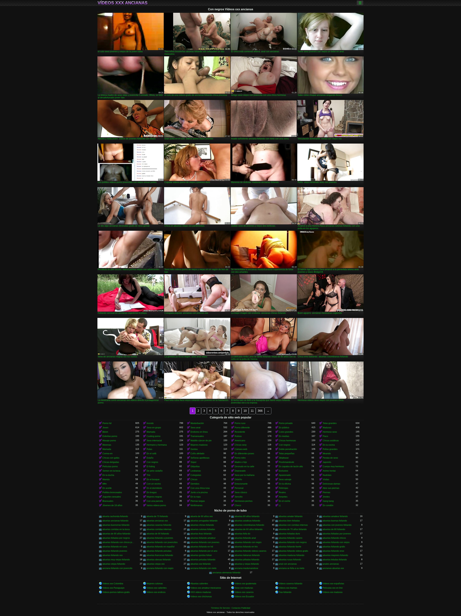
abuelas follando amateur (203, 538)
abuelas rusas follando (290, 559)
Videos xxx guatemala (245, 583)
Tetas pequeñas (286, 453)
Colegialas (196, 475)
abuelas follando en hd (202, 546)
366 (260, 410)
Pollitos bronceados (112, 492)
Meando (327, 453)
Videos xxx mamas (288, 588)
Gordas (194, 449)
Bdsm (105, 432)
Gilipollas (195, 466)
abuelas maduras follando (291, 555)
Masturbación (197, 423)
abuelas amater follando (291, 516)
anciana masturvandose (246, 568)
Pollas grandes (330, 449)
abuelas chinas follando (202, 525)
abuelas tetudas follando (335, 559)
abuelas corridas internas (159, 529)
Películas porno (110, 466)
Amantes (283, 497)
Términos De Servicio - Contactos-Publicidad (230, 608)
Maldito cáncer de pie (201, 440)
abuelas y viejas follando (247, 564)
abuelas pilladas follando (247, 559)
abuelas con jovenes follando (337, 525)
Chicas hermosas (287, 440)
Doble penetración (288, 449)
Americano (240, 440)
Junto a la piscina (199, 492)
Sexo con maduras (244, 588)
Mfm (104, 484)
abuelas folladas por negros (116, 538)
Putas (149, 449)
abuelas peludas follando (203, 559)
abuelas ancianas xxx (157, 520)
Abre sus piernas (331, 488)
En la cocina (329, 445)
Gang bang (328, 501)
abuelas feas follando (201, 533)
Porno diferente (242, 427)
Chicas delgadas (110, 462)
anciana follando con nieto (203, 568)
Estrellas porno (109, 436)
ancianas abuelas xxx (333, 568)
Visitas (326, 479)
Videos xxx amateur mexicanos (206, 588)
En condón (328, 505)
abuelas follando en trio (246, 546)
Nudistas (327, 475)
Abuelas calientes (199, 583)
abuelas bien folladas (289, 520)
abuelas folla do (242, 533)
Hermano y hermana (157, 445)
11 (252, 410)
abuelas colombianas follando (249, 525)
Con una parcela (155, 501)
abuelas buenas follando (335, 520)
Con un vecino (154, 484)
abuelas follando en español (160, 546)
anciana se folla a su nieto (291, 568)
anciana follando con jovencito (117, 568)
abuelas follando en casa (114, 546)
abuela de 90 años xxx (202, 516)
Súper (193, 462)
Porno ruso (240, 423)
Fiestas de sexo (330, 458)
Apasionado (285, 475)
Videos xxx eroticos (156, 592)
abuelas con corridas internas (293, 525)
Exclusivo (283, 471)
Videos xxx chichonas (201, 596)
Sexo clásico (241, 492)
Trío (148, 475)
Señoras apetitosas (200, 458)
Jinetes (326, 497)
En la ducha (108, 475)
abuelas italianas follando (247, 555)
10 (245, 410)
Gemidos (195, 484)
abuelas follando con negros (293, 542)
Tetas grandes (330, 423)
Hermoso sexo (330, 432)
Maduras (327, 427)
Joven (105, 427)
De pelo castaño (155, 471)
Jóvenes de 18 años (112, 505)
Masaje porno (109, 440)
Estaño (150, 458)
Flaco (325, 436)
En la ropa (196, 497)
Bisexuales (107, 501)
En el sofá (151, 453)
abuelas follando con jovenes (205, 542)
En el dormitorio (154, 488)
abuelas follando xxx (112, 555)
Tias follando (285, 592)
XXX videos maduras (201, 592)
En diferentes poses (244, 453)
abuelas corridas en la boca (116, 529)
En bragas (152, 492)
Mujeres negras (154, 497)
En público (284, 427)
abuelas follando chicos (334, 538)
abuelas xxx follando (201, 564)
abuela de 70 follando (157, 516)
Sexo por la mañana (244, 475)
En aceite (107, 488)
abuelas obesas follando (159, 559)
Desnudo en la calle (244, 466)
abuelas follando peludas (159, 551)
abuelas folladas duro (289, 533)
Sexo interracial (154, 440)
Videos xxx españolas (333, 583)
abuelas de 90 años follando (116, 533)
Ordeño (238, 479)
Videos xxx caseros (244, 592)
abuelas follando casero (290, 538)
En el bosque (153, 479)
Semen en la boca (111, 471)
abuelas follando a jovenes (160, 538)
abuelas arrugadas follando (204, 520)
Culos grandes (286, 432)
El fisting (151, 466)
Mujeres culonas (155, 583)
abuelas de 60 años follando (249, 529)
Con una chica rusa (200, 488)
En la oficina (285, 484)
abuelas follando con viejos (336, 542)
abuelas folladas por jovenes (337, 533)
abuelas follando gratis (334, 546)
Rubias (238, 436)
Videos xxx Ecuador (244, 596)
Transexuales (197, 436)
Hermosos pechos (243, 501)
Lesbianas (196, 471)
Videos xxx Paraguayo (113, 588)
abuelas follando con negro (248, 542)
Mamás (106, 479)
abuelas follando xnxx (333, 551)
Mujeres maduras (199, 445)
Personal (239, 488)
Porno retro (240, 458)
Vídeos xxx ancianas (122, 3)
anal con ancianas (288, 564)
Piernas (326, 492)
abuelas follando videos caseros (250, 551)
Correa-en (107, 453)
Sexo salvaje (285, 479)
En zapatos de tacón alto (291, 466)
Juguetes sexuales (111, 497)
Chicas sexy (241, 445)
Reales (282, 492)
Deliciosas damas (331, 484)
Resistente (240, 432)
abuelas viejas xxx (156, 564)
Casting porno (153, 436)
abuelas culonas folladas (203, 529)
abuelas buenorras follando (115, 525)
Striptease (284, 458)
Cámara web (241, 449)
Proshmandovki (286, 462)
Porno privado (286, 423)
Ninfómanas (196, 505)
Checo (238, 505)
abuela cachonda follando (115, 516)
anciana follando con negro (160, 568)
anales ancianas (331, 564)
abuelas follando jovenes (114, 551)
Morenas (106, 445)
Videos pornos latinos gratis (116, 592)
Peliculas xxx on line (333, 588)
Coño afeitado (197, 453)
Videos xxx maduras (333, 592)
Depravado (240, 471)
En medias (284, 436)
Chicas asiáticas (331, 440)
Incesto (150, 423)
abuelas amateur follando (335, 516)
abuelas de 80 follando (334, 529)
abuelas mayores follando (335, 555)
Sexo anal (195, 427)
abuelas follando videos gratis (293, 551)
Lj (280, 505)
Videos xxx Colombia (112, 583)
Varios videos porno (156, 505)
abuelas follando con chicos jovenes (118, 542)
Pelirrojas (283, 488)
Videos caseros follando (290, 583)
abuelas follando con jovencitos (162, 542)
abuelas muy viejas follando (116, 559)
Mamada (151, 432)
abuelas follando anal (245, 538)
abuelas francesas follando (160, 555)
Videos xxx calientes (157, 588)
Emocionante (241, 484)
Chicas (194, 479)
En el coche (284, 501)
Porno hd (106, 423)
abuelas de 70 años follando (293, 529)
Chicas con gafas (110, 458)
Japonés (327, 462)
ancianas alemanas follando (226, 572)
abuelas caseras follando (159, 525)
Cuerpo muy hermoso (333, 466)
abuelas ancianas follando (115, 520)
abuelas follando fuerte (290, 546)
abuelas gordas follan (201, 555)
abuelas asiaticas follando (247, 520)
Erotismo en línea (199, 432)
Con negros (284, 445)
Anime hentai (329, 471)
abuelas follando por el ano (204, 551)
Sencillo (239, 497)
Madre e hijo (241, 462)
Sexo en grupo (154, 427)
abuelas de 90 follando (158, 533)
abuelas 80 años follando (247, 516)
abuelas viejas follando (113, 564)
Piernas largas (198, 501)
